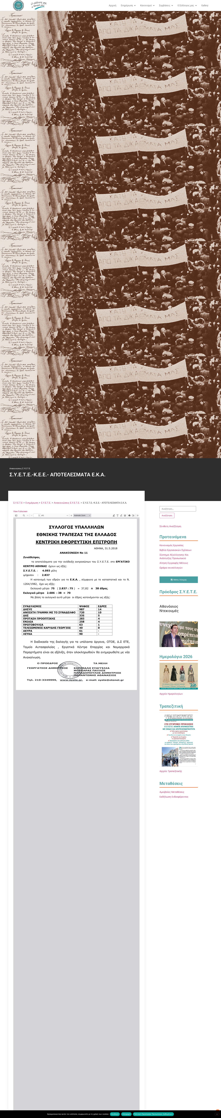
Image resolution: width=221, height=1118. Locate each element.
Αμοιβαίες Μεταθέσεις (171, 792)
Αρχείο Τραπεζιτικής (170, 771)
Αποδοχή (115, 1114)
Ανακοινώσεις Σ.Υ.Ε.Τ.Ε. (20, 468)
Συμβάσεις (164, 5)
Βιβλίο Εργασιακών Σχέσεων (175, 550)
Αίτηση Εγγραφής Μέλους (173, 563)
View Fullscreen (20, 511)
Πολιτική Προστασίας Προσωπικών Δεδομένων (153, 1114)
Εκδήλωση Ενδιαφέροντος (173, 796)
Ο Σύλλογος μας (186, 5)
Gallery (204, 5)
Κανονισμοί (146, 5)
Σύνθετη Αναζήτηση (170, 526)
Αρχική (112, 5)
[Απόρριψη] (217, 1114)
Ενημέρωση (127, 5)
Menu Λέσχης (180, 579)
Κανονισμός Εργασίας (171, 545)
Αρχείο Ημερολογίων (171, 693)
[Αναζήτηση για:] (177, 508)
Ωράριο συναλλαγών (171, 567)
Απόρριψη (126, 1114)
